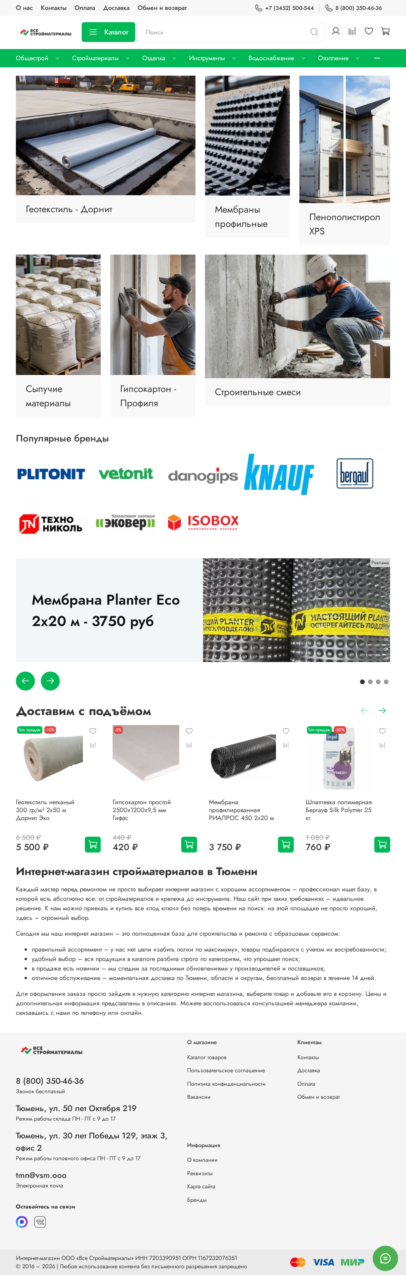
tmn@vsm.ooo (41, 1175)
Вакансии (199, 1097)
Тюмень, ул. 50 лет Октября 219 (76, 1108)
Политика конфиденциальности (226, 1084)
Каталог (116, 32)
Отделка (153, 58)
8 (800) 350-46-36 (358, 8)
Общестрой (32, 58)
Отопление (333, 58)
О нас (24, 7)
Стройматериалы (95, 58)
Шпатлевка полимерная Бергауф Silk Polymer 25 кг (339, 809)
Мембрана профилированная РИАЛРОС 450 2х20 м (241, 809)
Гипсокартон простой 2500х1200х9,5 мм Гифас (142, 809)
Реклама (380, 562)
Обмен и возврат (162, 7)
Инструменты (207, 58)
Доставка (116, 7)
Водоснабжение (271, 58)
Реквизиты (200, 1173)
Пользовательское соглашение (226, 1070)
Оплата (85, 7)
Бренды (197, 1200)
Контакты (54, 7)
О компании (202, 1160)
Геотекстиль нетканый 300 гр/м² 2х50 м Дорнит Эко (45, 809)
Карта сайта (201, 1186)
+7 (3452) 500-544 (289, 8)
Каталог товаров (207, 1057)
